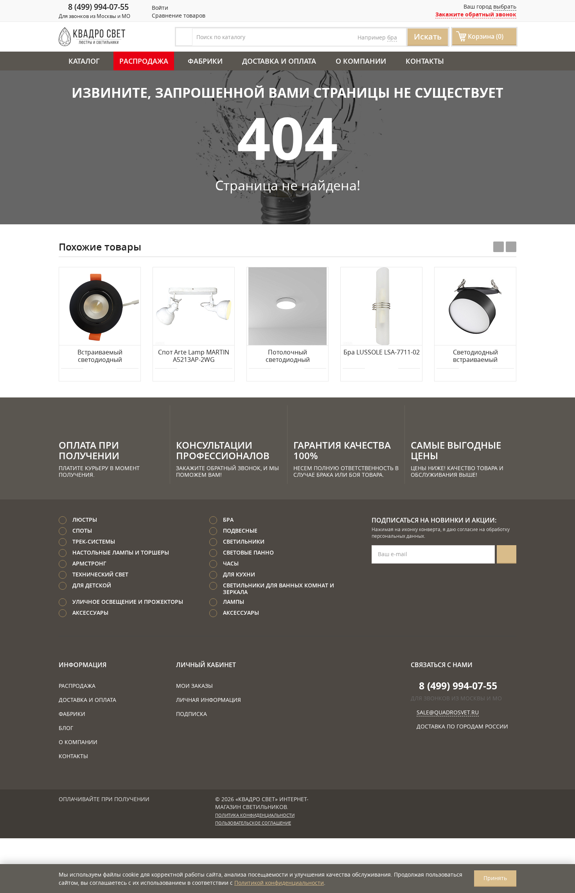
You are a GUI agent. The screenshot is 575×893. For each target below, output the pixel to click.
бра (392, 37)
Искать (428, 36)
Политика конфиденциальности (255, 815)
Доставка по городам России (462, 726)
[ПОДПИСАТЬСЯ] (506, 554)
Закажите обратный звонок (475, 14)
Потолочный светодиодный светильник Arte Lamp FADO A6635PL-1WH (287, 356)
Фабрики (205, 61)
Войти (159, 7)
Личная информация (208, 699)
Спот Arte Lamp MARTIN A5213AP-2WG (193, 356)
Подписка (191, 714)
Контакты (425, 61)
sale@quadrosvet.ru (448, 712)
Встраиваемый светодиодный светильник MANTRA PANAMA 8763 (100, 356)
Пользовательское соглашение (253, 823)
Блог (66, 728)
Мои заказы (194, 685)
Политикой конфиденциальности (279, 882)
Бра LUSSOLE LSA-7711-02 (381, 352)
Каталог (84, 61)
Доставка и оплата (279, 61)
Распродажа (143, 61)
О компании (361, 61)
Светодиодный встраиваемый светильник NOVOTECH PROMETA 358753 (475, 356)
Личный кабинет (206, 664)
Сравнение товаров (177, 15)
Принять (495, 878)
